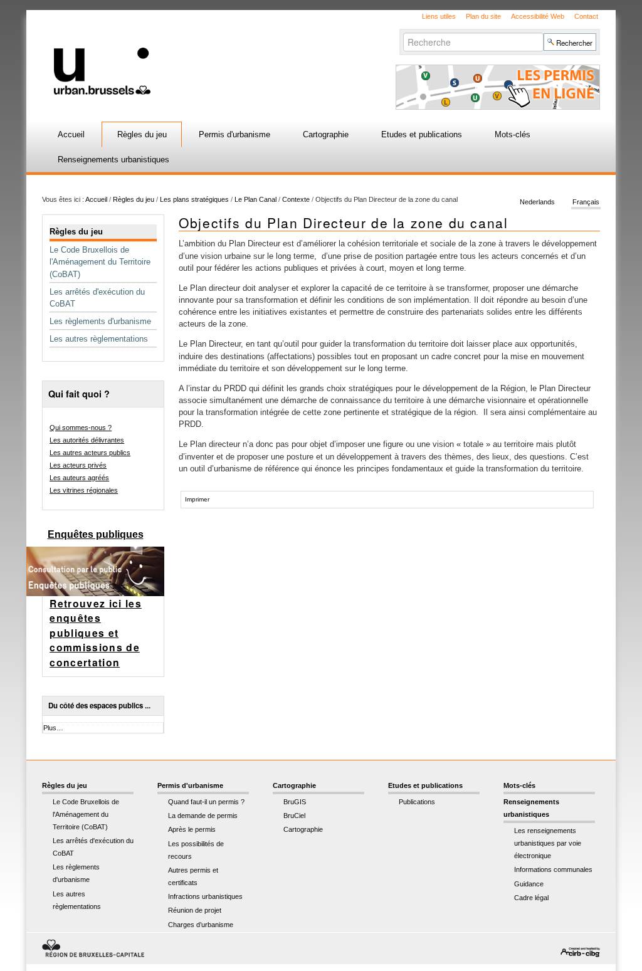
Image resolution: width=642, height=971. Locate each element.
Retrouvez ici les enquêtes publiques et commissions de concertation (96, 632)
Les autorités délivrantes (87, 440)
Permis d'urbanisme (234, 134)
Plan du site (483, 16)
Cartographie (326, 134)
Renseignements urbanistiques (113, 159)
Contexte (296, 199)
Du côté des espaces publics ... (99, 705)
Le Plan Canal (255, 199)
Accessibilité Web (537, 16)
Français (585, 202)
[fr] (203, 52)
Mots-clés (512, 134)
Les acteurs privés (78, 465)
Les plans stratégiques (194, 199)
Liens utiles (439, 16)
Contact (586, 16)
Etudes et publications (421, 134)
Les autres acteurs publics (90, 452)
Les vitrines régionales (84, 490)
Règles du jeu (142, 134)
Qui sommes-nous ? (81, 427)
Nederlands (537, 202)
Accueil (71, 134)
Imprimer (197, 499)
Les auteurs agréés (79, 477)
